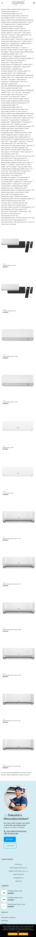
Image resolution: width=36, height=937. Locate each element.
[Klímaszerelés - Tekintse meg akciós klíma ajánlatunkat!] (18, 3)
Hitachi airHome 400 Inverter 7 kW (11, 720)
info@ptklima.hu (18, 878)
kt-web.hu (4, 924)
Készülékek (4, 920)
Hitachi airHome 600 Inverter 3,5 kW (12, 629)
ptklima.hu (18, 881)
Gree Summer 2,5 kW (8, 493)
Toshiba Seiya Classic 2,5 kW (10, 402)
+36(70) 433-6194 (18, 874)
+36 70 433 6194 (11, 834)
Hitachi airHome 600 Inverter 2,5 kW (12, 675)
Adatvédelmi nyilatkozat (8, 917)
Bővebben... (23, 934)
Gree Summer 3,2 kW (8, 447)
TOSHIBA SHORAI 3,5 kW (9, 311)
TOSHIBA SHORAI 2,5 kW (9, 265)
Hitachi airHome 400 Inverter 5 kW (11, 766)
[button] (2, 3)
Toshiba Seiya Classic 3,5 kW (10, 356)
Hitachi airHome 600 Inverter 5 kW (11, 584)
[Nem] (34, 931)
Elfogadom (12, 934)
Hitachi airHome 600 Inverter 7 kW (11, 538)
